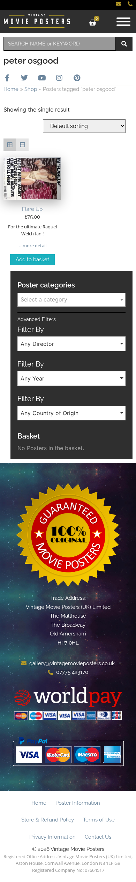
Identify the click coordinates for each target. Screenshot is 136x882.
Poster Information (77, 803)
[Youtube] (41, 77)
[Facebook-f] (6, 77)
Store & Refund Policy (47, 820)
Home (10, 89)
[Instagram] (59, 77)
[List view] (22, 144)
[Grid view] (9, 144)
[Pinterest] (76, 77)
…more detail (32, 245)
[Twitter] (24, 77)
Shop (30, 89)
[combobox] (59, 44)
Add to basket (32, 259)
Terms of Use (99, 820)
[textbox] (71, 299)
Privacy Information (52, 837)
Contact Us (98, 837)
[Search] (124, 44)
